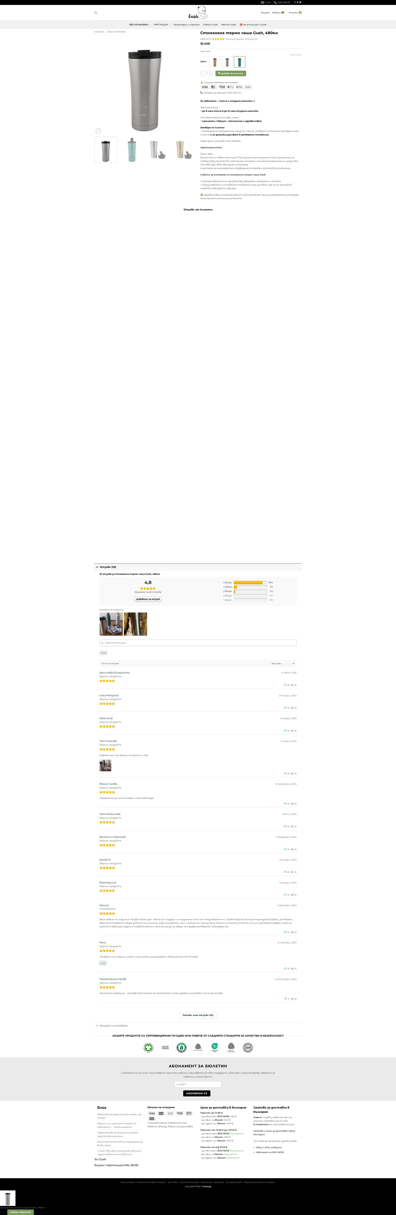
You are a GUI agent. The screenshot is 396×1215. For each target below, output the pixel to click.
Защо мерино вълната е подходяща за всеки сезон (120, 1143)
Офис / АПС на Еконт (269, 1147)
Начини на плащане (189, 1182)
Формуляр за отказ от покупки (259, 1182)
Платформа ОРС (234, 1182)
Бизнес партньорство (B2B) (116, 1165)
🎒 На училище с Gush (253, 24)
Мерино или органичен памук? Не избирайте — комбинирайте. (116, 1125)
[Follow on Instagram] (297, 2)
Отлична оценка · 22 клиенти (241, 39)
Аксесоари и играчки (187, 24)
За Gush (100, 1159)
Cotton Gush (210, 24)
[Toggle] (97, 567)
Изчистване (295, 55)
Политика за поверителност (151, 1182)
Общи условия (128, 1182)
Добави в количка (232, 73)
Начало (99, 31)
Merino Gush (228, 24)
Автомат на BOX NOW (270, 1152)
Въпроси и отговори (114, 1025)
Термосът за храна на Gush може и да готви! (119, 1116)
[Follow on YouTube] (300, 2)
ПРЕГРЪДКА (161, 24)
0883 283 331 (234, 92)
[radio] (214, 61)
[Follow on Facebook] (295, 2)
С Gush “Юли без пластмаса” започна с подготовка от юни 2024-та (119, 1152)
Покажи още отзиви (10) (198, 1015)
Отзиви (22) (108, 567)
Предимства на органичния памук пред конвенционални (117, 1134)
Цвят (203, 61)
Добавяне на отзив (148, 599)
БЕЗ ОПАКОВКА (138, 24)
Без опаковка (117, 31)
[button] (95, 13)
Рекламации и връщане (212, 1182)
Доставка (173, 1182)
